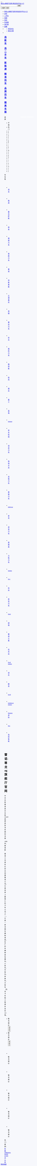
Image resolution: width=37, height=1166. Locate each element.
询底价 (9, 1029)
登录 (7, 8)
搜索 (19, 5)
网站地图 (3, 1164)
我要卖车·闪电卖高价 (27, 117)
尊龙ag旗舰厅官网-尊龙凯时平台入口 (12, 3)
